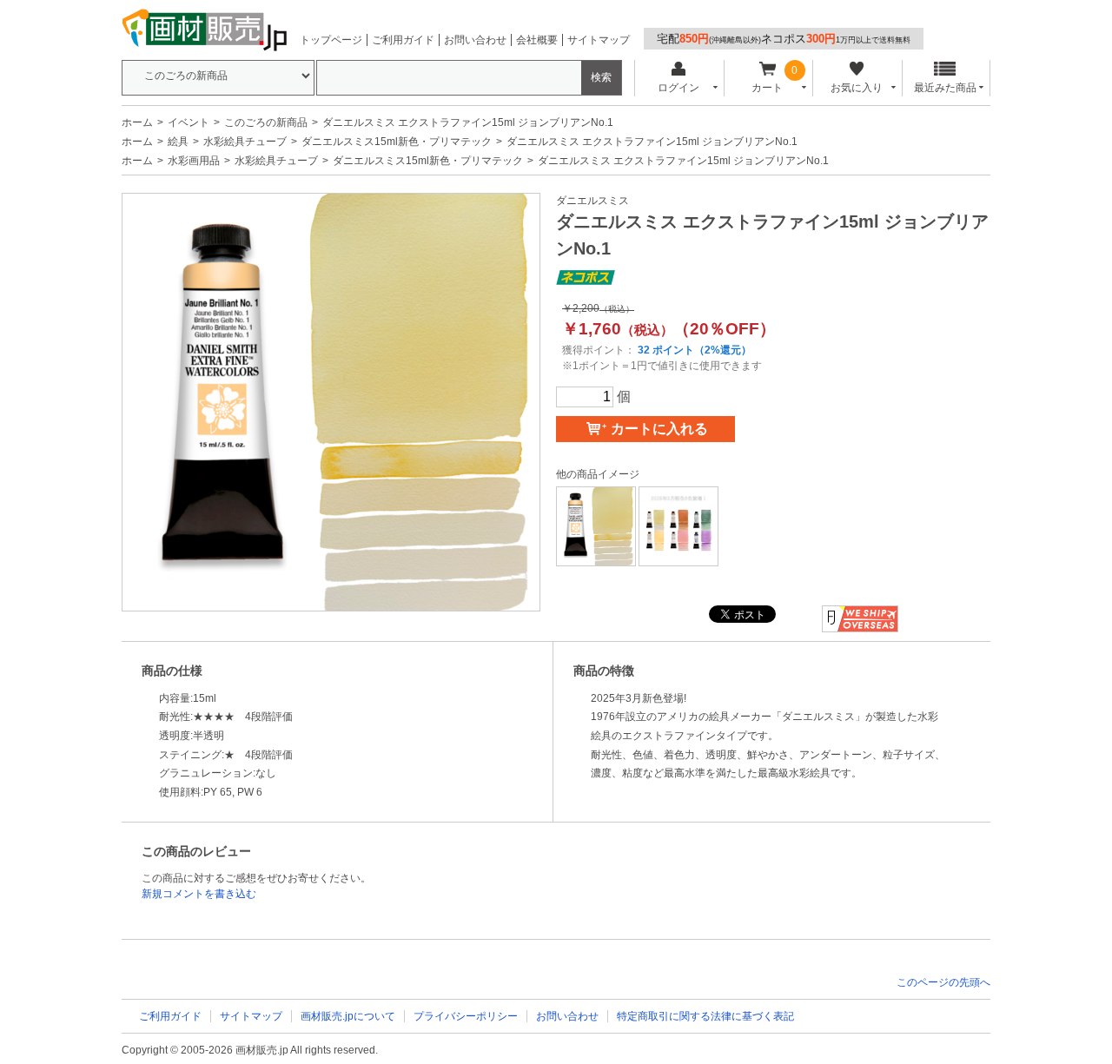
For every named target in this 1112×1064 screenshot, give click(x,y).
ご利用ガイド (403, 40)
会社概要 (537, 40)
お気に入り (857, 88)
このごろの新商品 (266, 122)
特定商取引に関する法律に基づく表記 (705, 1016)
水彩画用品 (194, 161)
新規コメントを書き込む (199, 894)
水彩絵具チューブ (245, 141)
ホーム (137, 122)
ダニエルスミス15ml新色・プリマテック (396, 141)
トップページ (331, 40)
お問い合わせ (475, 40)
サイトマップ (598, 40)
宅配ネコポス (783, 38)
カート (767, 88)
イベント (188, 122)
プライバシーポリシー (466, 1016)
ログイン (678, 88)
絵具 (178, 141)
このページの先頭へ (943, 982)
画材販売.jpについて (348, 1016)
